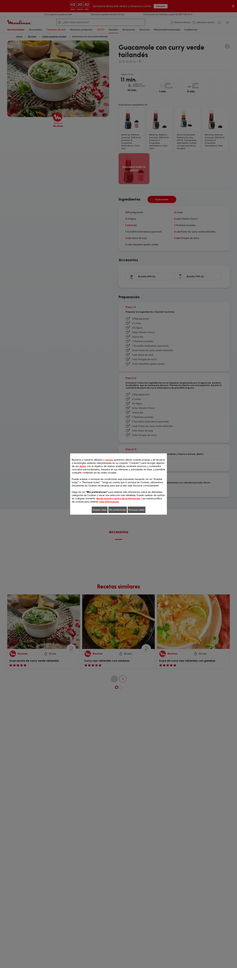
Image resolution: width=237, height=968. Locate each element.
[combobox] (76, 485)
